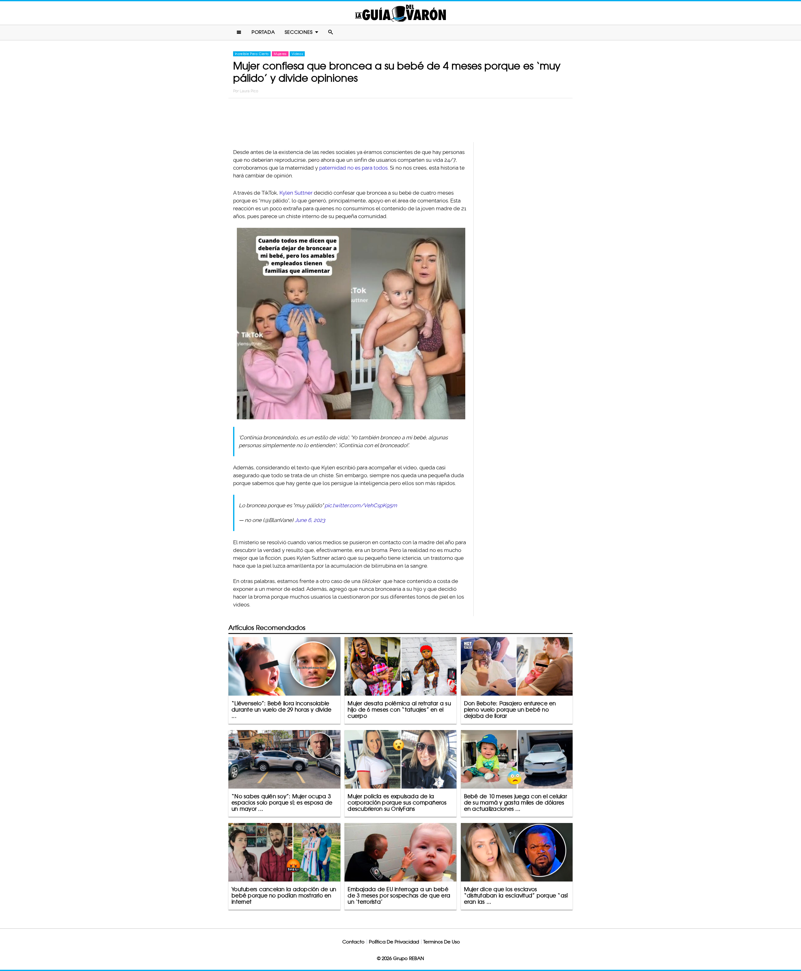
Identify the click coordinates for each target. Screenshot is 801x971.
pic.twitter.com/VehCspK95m (360, 505)
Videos (297, 54)
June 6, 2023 (310, 520)
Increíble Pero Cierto (252, 54)
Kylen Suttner (296, 193)
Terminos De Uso (441, 942)
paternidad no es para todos (353, 168)
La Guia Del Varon (400, 13)
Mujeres (280, 54)
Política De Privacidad (394, 942)
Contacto (353, 942)
